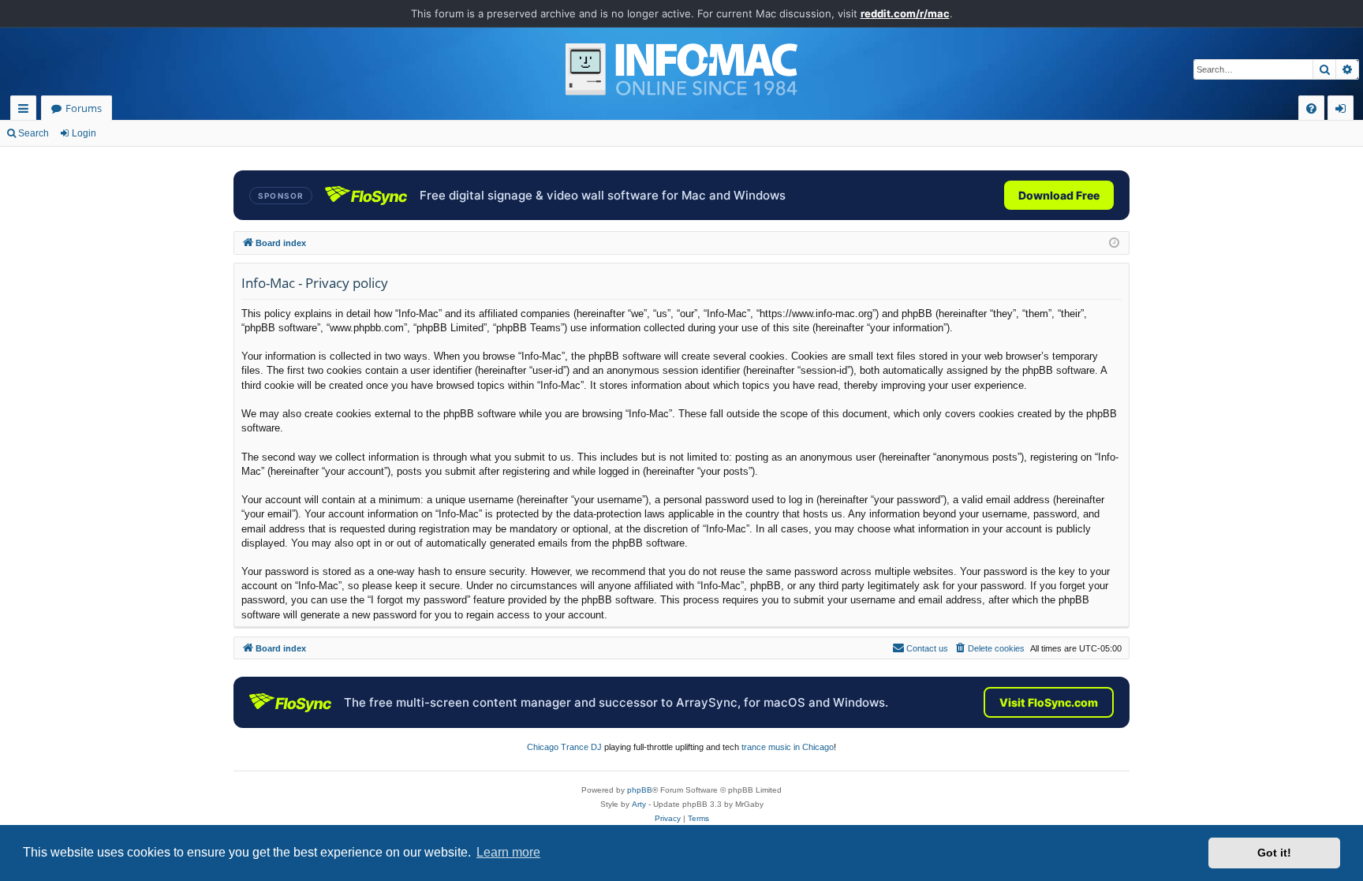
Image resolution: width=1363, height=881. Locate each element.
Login (84, 133)
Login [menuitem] (1344, 111)
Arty (639, 804)
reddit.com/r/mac (905, 13)
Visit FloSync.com (1048, 702)
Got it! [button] (1274, 852)
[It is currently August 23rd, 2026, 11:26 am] (1114, 243)
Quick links (26, 111)
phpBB (639, 790)
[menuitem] (1311, 108)
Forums (83, 108)
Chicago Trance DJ (564, 747)
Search (33, 133)
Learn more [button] (508, 852)
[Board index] (681, 69)
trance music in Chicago (787, 747)
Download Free (1059, 195)
